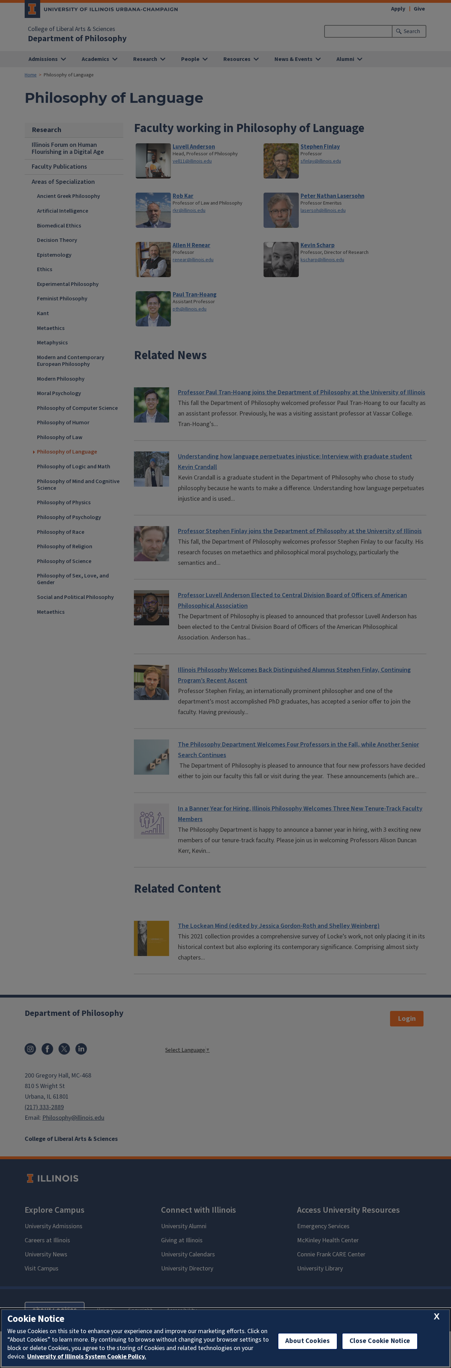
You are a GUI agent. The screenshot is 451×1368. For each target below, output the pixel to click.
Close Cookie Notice (380, 1341)
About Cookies (307, 1341)
